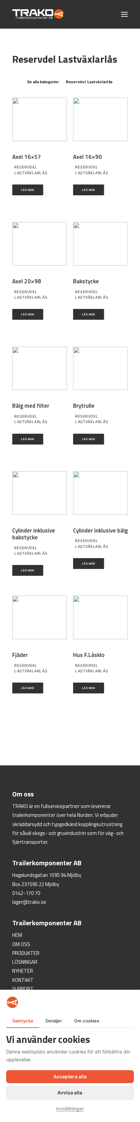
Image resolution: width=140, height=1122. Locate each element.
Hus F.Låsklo (89, 654)
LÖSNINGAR (24, 962)
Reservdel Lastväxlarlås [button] (89, 81)
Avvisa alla (69, 1092)
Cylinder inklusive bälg (100, 530)
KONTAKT (23, 980)
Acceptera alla (70, 1076)
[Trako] (38, 14)
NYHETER (22, 971)
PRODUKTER (25, 953)
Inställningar (70, 1108)
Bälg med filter (30, 405)
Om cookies (86, 1020)
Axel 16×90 (87, 156)
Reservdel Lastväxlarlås (30, 170)
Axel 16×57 (26, 156)
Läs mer (28, 190)
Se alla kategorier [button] (43, 81)
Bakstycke (86, 281)
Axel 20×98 (26, 281)
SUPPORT (23, 989)
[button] (124, 14)
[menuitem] (43, 81)
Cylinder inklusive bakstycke (33, 534)
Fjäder (20, 654)
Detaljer (54, 1020)
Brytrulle (83, 405)
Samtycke (22, 1020)
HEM (17, 935)
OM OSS (21, 944)
